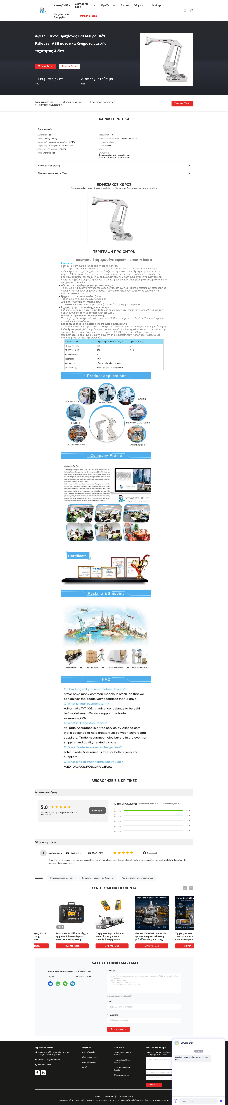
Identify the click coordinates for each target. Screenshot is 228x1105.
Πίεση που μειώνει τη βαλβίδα (122, 1069)
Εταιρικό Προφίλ (88, 1052)
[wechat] (65, 983)
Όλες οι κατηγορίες (121, 1075)
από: (110, 1001)
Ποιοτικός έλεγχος (89, 1062)
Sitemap (97, 1096)
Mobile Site (109, 1096)
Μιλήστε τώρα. (45, 66)
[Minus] (221, 1042)
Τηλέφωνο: (113, 1015)
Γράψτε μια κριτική (97, 811)
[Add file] (176, 1101)
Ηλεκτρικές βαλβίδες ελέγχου (122, 1061)
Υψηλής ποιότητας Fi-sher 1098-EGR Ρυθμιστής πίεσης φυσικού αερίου (133, 936)
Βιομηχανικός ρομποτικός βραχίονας (98, 878)
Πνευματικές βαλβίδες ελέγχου (122, 1054)
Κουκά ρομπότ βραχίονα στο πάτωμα (137, 878)
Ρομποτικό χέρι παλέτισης (61, 878)
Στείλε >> (154, 1085)
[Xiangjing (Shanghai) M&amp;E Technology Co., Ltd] (42, 10)
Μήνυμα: (112, 971)
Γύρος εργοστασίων (89, 1057)
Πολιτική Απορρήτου (126, 1096)
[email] (50, 983)
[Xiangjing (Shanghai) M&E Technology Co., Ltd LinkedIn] (43, 1072)
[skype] (72, 983)
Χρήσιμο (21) (152, 853)
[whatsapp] (57, 983)
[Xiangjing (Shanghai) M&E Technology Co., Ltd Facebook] (37, 1072)
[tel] (80, 983)
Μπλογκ (157, 5)
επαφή (84, 1067)
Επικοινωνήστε (118, 1029)
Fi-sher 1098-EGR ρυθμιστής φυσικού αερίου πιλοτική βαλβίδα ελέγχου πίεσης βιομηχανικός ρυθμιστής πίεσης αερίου (93, 939)
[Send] (221, 1101)
